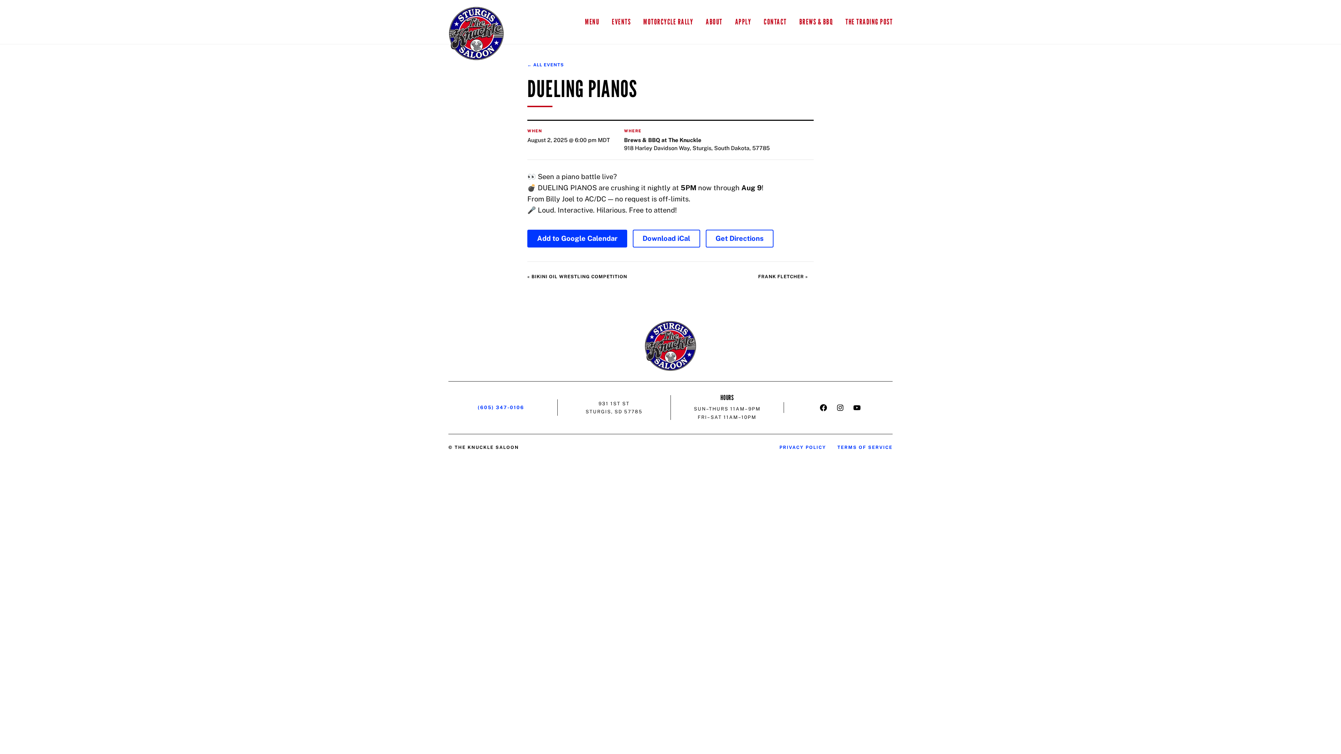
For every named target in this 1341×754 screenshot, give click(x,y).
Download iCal (666, 238)
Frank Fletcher (783, 276)
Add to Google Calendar (577, 238)
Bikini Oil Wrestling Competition (577, 276)
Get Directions (740, 238)
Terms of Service (865, 447)
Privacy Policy (802, 447)
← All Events (545, 64)
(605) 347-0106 (501, 407)
